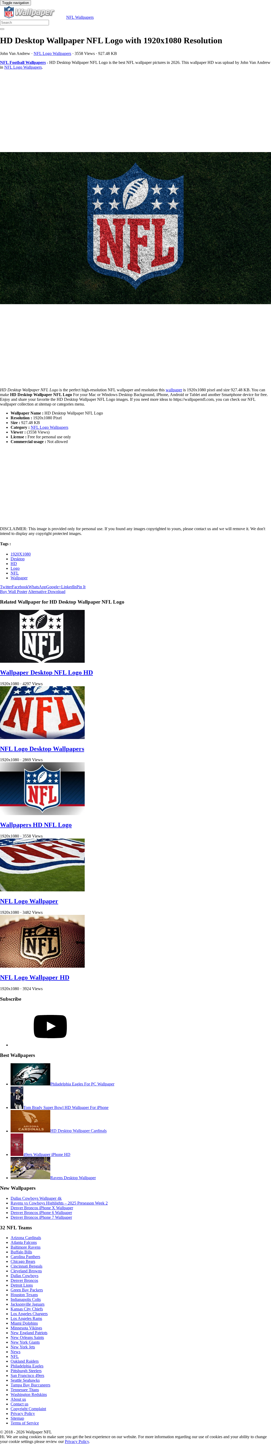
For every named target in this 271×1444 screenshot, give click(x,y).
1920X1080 (21, 554)
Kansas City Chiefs (27, 1309)
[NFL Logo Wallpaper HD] (42, 966)
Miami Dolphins (24, 1323)
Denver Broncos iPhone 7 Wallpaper (41, 1217)
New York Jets (23, 1347)
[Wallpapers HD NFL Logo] (42, 813)
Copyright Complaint (28, 1409)
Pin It (80, 587)
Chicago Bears (23, 1261)
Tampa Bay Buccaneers (30, 1385)
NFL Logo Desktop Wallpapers (42, 748)
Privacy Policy (23, 1413)
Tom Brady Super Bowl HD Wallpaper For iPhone (66, 1107)
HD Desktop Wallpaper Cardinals (78, 1131)
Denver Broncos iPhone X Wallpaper (42, 1208)
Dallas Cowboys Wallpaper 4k (36, 1198)
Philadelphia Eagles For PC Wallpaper (82, 1084)
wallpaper (174, 390)
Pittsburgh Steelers (26, 1370)
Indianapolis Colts (26, 1299)
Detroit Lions (22, 1285)
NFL (15, 573)
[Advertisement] (135, 111)
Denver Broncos (24, 1280)
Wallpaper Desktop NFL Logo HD (46, 672)
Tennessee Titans (25, 1389)
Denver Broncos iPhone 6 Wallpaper (41, 1212)
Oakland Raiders (25, 1361)
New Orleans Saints (27, 1337)
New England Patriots (29, 1332)
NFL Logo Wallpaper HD (34, 977)
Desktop (18, 559)
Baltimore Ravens (25, 1247)
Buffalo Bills (21, 1252)
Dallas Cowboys (24, 1275)
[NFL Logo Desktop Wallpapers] (42, 737)
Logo (15, 568)
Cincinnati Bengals (26, 1266)
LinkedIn (68, 587)
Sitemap (17, 1418)
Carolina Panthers (25, 1256)
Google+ (53, 587)
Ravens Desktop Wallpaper (73, 1177)
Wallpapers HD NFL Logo (36, 824)
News (15, 1351)
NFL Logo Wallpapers (52, 53)
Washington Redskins (29, 1394)
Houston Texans (24, 1294)
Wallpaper (19, 578)
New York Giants (25, 1342)
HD (14, 563)
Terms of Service (25, 1423)
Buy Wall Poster (13, 591)
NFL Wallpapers (80, 17)
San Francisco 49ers (27, 1375)
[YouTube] (50, 1045)
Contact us (19, 1404)
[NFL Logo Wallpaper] (42, 890)
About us (18, 1399)
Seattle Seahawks (25, 1380)
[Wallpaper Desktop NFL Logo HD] (42, 661)
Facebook (20, 587)
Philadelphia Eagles (27, 1366)
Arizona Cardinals (26, 1237)
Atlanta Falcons (24, 1242)
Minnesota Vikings (26, 1328)
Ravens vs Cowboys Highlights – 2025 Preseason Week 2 (59, 1203)
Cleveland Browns (26, 1271)
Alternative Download (46, 591)
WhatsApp (37, 587)
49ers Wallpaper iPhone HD (46, 1154)
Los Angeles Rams (26, 1318)
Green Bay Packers (27, 1290)
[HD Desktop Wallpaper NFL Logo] (135, 228)
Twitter (6, 587)
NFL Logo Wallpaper (29, 901)
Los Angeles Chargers (29, 1313)
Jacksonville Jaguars (27, 1304)
